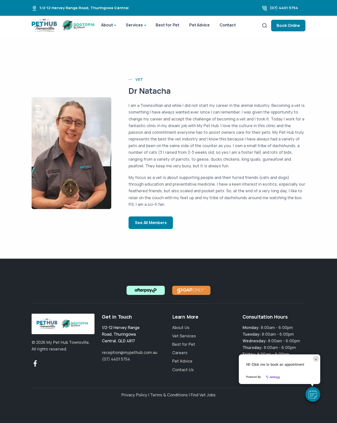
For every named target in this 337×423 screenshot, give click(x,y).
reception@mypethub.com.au (129, 352)
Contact (228, 25)
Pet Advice (199, 25)
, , (121, 334)
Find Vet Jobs (203, 395)
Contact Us (183, 369)
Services (134, 25)
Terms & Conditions (169, 395)
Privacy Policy (134, 395)
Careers (179, 352)
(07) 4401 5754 (284, 7)
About (107, 25)
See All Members (151, 222)
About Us (180, 327)
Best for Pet (167, 25)
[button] (312, 394)
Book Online (288, 25)
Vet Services (184, 336)
